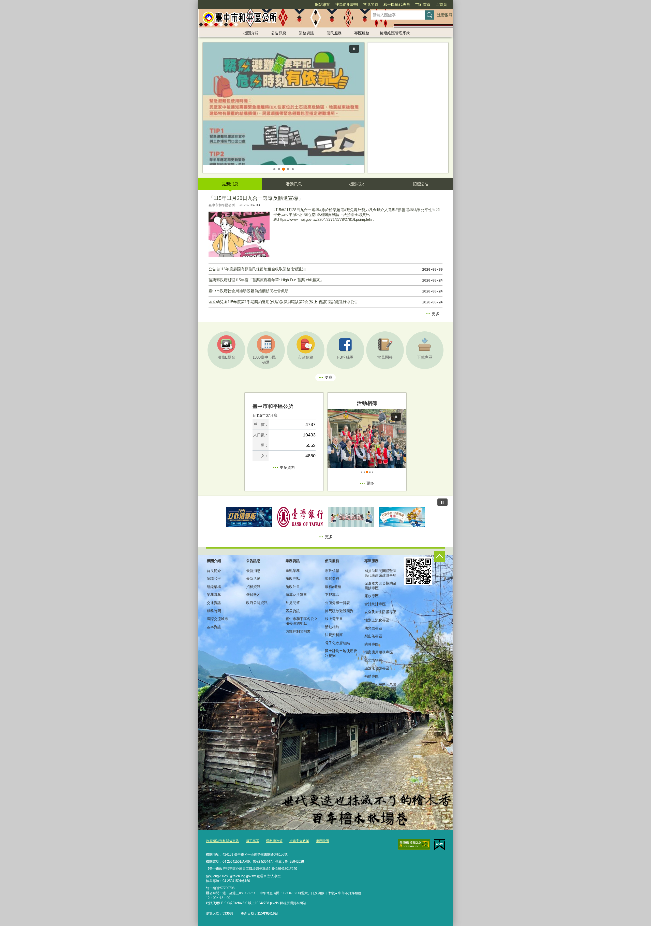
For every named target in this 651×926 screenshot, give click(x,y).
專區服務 (361, 33)
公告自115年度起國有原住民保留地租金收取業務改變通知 (325, 269)
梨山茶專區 (373, 636)
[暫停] (354, 49)
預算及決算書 (296, 595)
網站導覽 (322, 4)
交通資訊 (214, 603)
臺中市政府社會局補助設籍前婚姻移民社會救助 (325, 291)
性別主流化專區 (376, 620)
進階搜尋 (444, 15)
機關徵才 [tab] (357, 184)
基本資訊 (214, 627)
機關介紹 (251, 33)
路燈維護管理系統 (395, 33)
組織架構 (214, 587)
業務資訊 (306, 33)
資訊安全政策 (299, 841)
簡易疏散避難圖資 (339, 611)
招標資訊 (253, 587)
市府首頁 (423, 4)
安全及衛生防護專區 (380, 612)
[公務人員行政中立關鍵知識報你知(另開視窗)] (402, 517)
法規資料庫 (334, 635)
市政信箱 (332, 571)
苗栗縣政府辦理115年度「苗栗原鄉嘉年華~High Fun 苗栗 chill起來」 (325, 280)
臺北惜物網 (373, 660)
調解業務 (332, 579)
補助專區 (371, 676)
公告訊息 (278, 33)
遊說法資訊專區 (376, 668)
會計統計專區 (375, 604)
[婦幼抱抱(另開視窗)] (351, 517)
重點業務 (293, 571)
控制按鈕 (439, 556)
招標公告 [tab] (421, 184)
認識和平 (214, 579)
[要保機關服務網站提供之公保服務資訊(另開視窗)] (300, 517)
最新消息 (253, 571)
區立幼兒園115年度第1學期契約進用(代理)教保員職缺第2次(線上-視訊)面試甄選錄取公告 (325, 302)
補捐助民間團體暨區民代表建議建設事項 (380, 573)
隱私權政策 (274, 841)
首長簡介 (214, 571)
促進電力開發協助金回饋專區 (380, 585)
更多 (435, 314)
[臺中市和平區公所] (278, 18)
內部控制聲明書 (298, 631)
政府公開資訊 (257, 603)
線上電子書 (334, 619)
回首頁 (441, 4)
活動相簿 (332, 627)
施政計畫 (293, 587)
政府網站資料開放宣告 (222, 841)
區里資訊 (293, 611)
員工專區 (252, 841)
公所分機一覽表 (337, 603)
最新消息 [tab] (230, 184)
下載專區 (332, 595)
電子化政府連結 (337, 643)
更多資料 (287, 467)
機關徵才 (253, 595)
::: (196, 2)
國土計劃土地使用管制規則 (341, 653)
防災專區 (371, 644)
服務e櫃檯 (333, 587)
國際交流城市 (217, 619)
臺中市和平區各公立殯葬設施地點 (302, 621)
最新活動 (253, 579)
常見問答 (370, 4)
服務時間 (214, 611)
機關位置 (322, 841)
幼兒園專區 (373, 628)
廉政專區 (371, 596)
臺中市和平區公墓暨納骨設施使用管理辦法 (380, 689)
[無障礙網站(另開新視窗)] (414, 844)
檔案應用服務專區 (378, 652)
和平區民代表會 (396, 4)
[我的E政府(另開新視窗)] (439, 844)
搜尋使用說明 (346, 4)
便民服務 (334, 33)
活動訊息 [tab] (294, 184)
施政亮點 (293, 579)
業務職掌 (214, 595)
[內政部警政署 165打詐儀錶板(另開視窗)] (249, 517)
